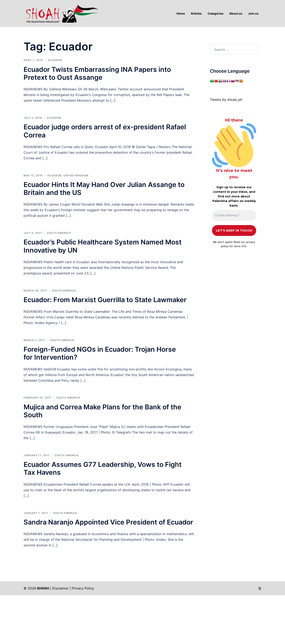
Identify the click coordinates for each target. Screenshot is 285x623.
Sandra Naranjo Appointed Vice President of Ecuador (108, 522)
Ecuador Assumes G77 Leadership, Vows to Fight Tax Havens (103, 468)
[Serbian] (237, 81)
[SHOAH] (61, 13)
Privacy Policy (83, 588)
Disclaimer (60, 588)
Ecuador (55, 60)
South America (59, 232)
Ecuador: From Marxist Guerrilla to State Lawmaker (105, 300)
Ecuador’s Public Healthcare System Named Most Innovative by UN (103, 246)
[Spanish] (241, 81)
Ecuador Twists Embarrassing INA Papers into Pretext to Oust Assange (97, 73)
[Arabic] (212, 81)
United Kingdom (75, 175)
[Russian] (233, 81)
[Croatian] (220, 81)
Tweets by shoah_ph (226, 99)
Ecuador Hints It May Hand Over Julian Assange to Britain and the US (104, 189)
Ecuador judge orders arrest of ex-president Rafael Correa (105, 131)
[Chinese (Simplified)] (216, 81)
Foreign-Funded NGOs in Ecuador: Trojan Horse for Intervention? (100, 353)
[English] (224, 81)
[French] (228, 81)
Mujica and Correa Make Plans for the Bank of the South (102, 411)
